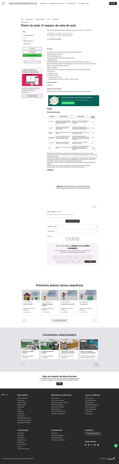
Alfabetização (20, 407)
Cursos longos (88, 413)
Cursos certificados (70, 3)
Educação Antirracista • (90, 400)
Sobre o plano (27, 43)
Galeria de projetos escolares (24, 420)
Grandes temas (21, 400)
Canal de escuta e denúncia (58, 440)
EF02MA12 (50, 85)
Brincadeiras (20, 411)
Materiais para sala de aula (56, 3)
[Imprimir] (25, 62)
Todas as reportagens (22, 398)
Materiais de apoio (28, 40)
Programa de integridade (57, 435)
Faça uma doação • (22, 444)
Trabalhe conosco (21, 440)
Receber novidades (93, 433)
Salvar (33, 48)
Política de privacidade (56, 437)
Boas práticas (43, 3)
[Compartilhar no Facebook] (34, 62)
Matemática (55, 19)
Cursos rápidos (89, 411)
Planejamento (20, 413)
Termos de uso (54, 433)
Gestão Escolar (21, 415)
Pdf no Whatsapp (33, 55)
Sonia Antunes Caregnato (55, 38)
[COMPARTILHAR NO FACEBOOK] (73, 238)
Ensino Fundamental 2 (90, 407)
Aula (25, 38)
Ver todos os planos (59, 320)
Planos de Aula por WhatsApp (59, 411)
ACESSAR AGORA (32, 96)
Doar (59, 383)
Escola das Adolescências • (24, 418)
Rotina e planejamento (90, 409)
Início (22, 19)
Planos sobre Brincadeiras (57, 407)
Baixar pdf (33, 52)
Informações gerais (28, 35)
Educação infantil (21, 404)
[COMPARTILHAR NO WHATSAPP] (68, 238)
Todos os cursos (89, 398)
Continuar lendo (72, 221)
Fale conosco (20, 435)
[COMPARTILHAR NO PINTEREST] (77, 238)
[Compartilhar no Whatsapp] (30, 62)
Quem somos (20, 437)
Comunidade (81, 3)
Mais (87, 3)
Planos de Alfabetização (57, 404)
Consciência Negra (22, 402)
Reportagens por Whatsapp (24, 422)
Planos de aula (29, 19)
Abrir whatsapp (68, 102)
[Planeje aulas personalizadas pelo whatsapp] (116, 446)
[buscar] (36, 3)
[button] (96, 364)
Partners (19, 446)
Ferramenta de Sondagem (57, 400)
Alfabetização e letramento (91, 404)
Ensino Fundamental (39, 19)
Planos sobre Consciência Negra (59, 402)
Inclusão (19, 409)
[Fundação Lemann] (111, 458)
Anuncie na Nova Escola (23, 448)
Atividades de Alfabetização (58, 413)
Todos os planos (55, 398)
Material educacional (56, 409)
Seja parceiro (20, 442)
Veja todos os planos (70, 30)
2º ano (48, 19)
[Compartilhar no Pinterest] (39, 62)
